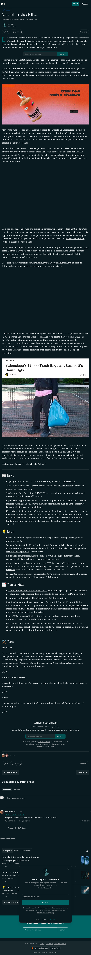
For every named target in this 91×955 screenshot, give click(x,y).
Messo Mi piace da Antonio (16, 814)
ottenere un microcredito (24, 577)
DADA (46, 262)
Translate (7, 10)
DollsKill (38, 262)
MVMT (27, 250)
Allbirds (11, 250)
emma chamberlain (75, 238)
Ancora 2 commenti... (8, 839)
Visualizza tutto (11, 902)
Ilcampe (8, 811)
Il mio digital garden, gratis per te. (16, 860)
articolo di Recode (63, 514)
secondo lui (11, 496)
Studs (71, 262)
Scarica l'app (55, 948)
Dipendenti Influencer (46, 630)
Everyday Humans (58, 262)
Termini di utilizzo (44, 908)
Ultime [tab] (17, 851)
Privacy (42, 944)
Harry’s (19, 250)
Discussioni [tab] (26, 851)
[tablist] (11, 789)
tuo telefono (69, 481)
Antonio (11, 24)
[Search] (86, 850)
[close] (68, 869)
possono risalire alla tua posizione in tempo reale (50, 537)
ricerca (70, 500)
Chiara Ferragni (76, 250)
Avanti (81, 772)
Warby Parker (37, 250)
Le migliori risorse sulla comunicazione (20, 857)
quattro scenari (65, 485)
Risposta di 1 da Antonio (17, 828)
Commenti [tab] (7, 789)
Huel (47, 250)
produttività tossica (69, 556)
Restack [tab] (17, 789)
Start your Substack (41, 948)
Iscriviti (75, 4)
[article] (45, 862)
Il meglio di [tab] (7, 851)
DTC (86, 247)
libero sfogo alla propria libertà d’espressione (52, 337)
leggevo (5, 44)
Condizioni (49, 944)
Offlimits (6, 266)
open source (76, 605)
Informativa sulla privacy (45, 913)
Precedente (12, 772)
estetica (64, 136)
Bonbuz (78, 262)
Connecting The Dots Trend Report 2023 (27, 590)
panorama (13, 598)
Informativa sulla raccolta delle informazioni (44, 910)
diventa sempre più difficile (15, 151)
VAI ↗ (4, 672)
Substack (36, 952)
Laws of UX (11, 616)
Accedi (85, 4)
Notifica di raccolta (60, 944)
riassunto (10, 569)
